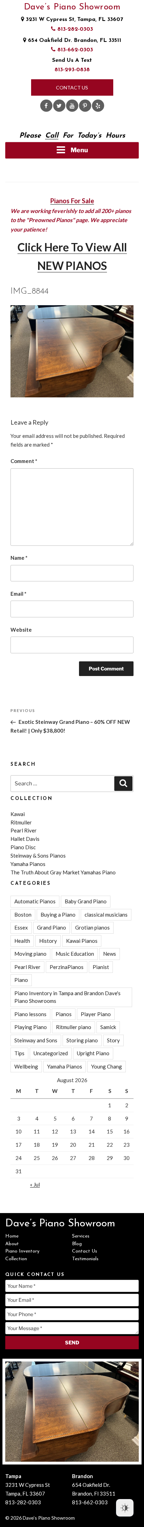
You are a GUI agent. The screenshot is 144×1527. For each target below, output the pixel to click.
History (48, 941)
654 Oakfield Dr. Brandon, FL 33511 (73, 40)
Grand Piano (51, 927)
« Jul (35, 1184)
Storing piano (82, 1040)
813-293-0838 (72, 70)
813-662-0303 (74, 50)
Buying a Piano (58, 914)
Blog (77, 1244)
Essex (21, 927)
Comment (23, 461)
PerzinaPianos (67, 967)
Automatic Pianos (35, 901)
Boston (22, 914)
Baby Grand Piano (86, 901)
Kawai (17, 814)
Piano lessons (30, 1014)
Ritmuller (21, 822)
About (12, 1244)
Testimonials (85, 1259)
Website (21, 629)
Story (113, 1040)
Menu (79, 150)
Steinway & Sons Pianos (38, 855)
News (109, 953)
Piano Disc (23, 847)
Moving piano (30, 953)
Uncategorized (51, 1053)
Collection (16, 1259)
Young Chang (106, 1066)
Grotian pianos (92, 927)
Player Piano (96, 1014)
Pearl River (23, 830)
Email (18, 593)
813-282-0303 (74, 29)
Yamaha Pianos (27, 864)
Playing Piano (30, 1027)
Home (12, 1236)
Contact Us (72, 87)
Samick (108, 1027)
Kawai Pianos (82, 941)
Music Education (75, 953)
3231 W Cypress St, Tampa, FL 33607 (73, 19)
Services (80, 1236)
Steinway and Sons (35, 1040)
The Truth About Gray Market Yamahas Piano (63, 872)
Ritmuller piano (73, 1027)
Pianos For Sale (72, 201)
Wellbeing (26, 1066)
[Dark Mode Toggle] (125, 1508)
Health (22, 941)
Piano (21, 980)
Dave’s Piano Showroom (72, 7)
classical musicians (106, 914)
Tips (19, 1053)
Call (51, 135)
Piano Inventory (22, 1251)
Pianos (64, 1014)
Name (19, 558)
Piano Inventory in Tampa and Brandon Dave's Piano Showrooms (67, 997)
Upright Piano (93, 1053)
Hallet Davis (24, 839)
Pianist (101, 967)
